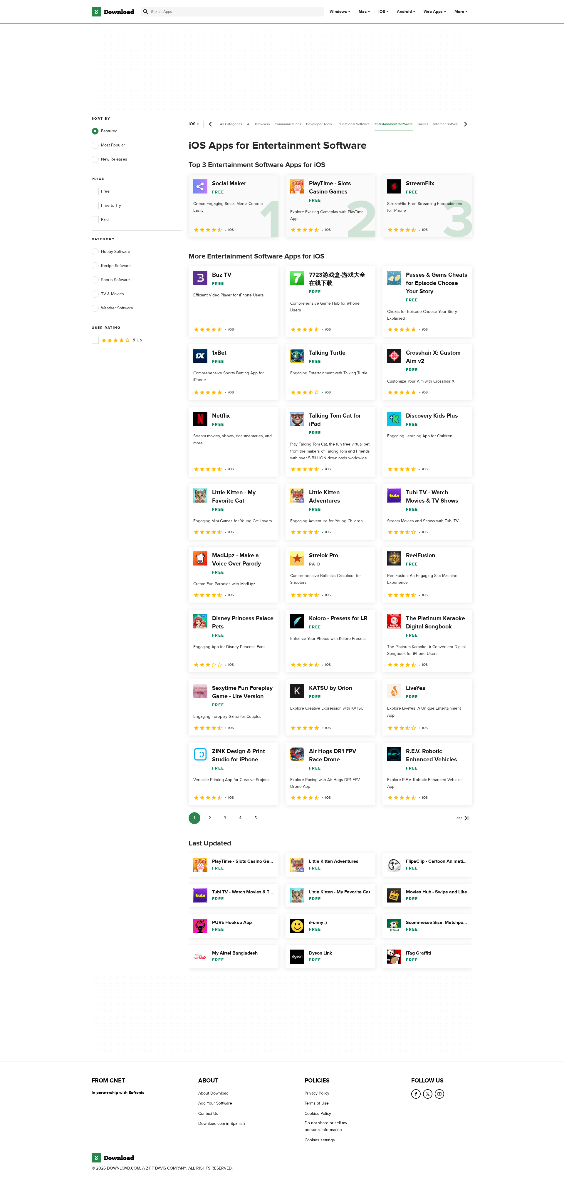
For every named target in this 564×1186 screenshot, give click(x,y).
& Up (137, 340)
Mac (363, 12)
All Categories (231, 124)
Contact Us (208, 1113)
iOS (381, 12)
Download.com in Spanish (221, 1123)
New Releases (114, 159)
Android (404, 12)
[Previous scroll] (211, 124)
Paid (105, 219)
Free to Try (111, 205)
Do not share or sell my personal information (326, 1126)
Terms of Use (317, 1103)
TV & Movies (112, 293)
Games (423, 124)
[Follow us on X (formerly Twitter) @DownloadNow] (427, 1094)
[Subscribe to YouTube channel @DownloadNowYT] (439, 1094)
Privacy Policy (317, 1093)
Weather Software (117, 308)
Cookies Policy (318, 1113)
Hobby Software (115, 251)
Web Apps (433, 12)
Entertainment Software (394, 124)
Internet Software (447, 124)
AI (248, 124)
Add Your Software (215, 1103)
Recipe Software (116, 265)
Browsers (262, 124)
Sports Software (115, 279)
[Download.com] (113, 11)
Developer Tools (319, 124)
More (459, 11)
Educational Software (353, 124)
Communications (288, 124)
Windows (338, 12)
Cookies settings (320, 1139)
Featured (109, 131)
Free (105, 191)
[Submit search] (145, 11)
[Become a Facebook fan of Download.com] (416, 1094)
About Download (213, 1093)
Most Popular (113, 145)
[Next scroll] (465, 124)
